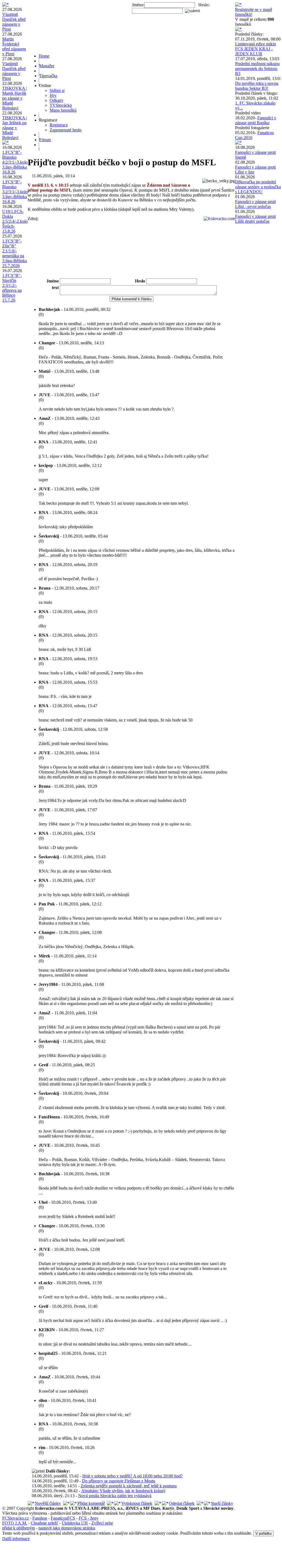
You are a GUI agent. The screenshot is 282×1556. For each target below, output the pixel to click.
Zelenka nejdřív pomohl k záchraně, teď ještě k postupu (129, 1485)
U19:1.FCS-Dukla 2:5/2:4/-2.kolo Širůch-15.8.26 (15, 221)
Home (44, 56)
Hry (53, 95)
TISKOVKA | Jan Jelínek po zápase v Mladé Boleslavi (14, 128)
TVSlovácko (61, 105)
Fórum (45, 139)
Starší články (222, 1503)
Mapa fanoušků (63, 110)
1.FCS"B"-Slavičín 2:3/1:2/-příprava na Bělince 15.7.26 (12, 287)
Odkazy (56, 100)
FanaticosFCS (63, 1518)
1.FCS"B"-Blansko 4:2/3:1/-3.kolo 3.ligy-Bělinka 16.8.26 (15, 162)
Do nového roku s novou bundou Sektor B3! (256, 86)
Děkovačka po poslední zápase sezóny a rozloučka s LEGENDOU (258, 187)
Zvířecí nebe (102, 1523)
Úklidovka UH (75, 1523)
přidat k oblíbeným (18, 1528)
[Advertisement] (131, 262)
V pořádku (263, 1533)
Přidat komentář (91, 1503)
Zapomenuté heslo (65, 130)
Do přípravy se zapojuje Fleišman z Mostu (118, 1481)
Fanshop (39, 1518)
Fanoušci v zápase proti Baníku (255, 120)
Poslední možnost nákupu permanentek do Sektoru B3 (257, 68)
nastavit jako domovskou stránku (66, 1528)
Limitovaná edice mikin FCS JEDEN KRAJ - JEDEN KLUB (255, 49)
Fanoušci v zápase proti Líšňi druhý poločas (255, 219)
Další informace (16, 1538)
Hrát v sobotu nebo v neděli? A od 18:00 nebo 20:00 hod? (132, 1476)
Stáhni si (57, 90)
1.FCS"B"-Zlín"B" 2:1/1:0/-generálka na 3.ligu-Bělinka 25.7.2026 (14, 253)
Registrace (59, 125)
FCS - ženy (88, 1518)
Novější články (48, 1503)
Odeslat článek (181, 1503)
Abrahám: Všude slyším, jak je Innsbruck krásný (123, 1490)
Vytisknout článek (136, 1503)
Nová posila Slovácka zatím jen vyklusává (114, 1495)
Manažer (46, 65)
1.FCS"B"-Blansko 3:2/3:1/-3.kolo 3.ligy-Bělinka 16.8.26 (15, 192)
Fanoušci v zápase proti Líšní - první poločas (255, 204)
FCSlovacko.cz (15, 1518)
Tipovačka (48, 75)
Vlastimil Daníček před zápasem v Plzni (14, 21)
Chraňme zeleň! (44, 1523)
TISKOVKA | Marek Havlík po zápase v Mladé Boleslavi (14, 98)
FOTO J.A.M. (14, 1523)
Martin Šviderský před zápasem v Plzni (14, 46)
